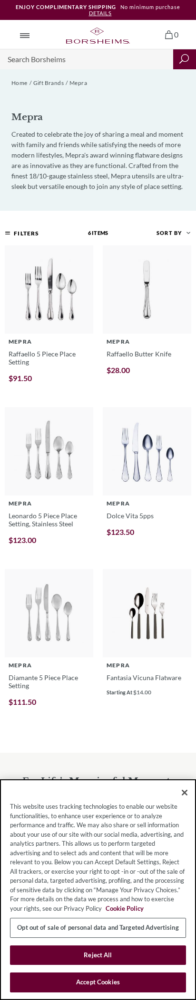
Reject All (98, 955)
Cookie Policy (125, 908)
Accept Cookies (98, 982)
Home (19, 82)
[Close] (184, 792)
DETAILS (100, 13)
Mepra (78, 82)
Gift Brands (48, 82)
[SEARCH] (184, 59)
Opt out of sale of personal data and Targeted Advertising (97, 927)
